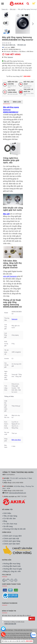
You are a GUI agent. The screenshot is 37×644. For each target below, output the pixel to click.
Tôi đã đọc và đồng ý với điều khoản (14, 622)
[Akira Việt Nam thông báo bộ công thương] (10, 596)
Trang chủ (5, 9)
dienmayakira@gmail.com (17, 493)
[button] (12, 24)
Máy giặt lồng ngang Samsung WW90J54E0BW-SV (11, 109)
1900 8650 (26, 76)
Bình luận (17, 102)
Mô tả (6, 102)
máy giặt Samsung (10, 276)
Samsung (10, 57)
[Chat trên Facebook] (3, 629)
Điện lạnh (13, 9)
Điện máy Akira (16, 440)
